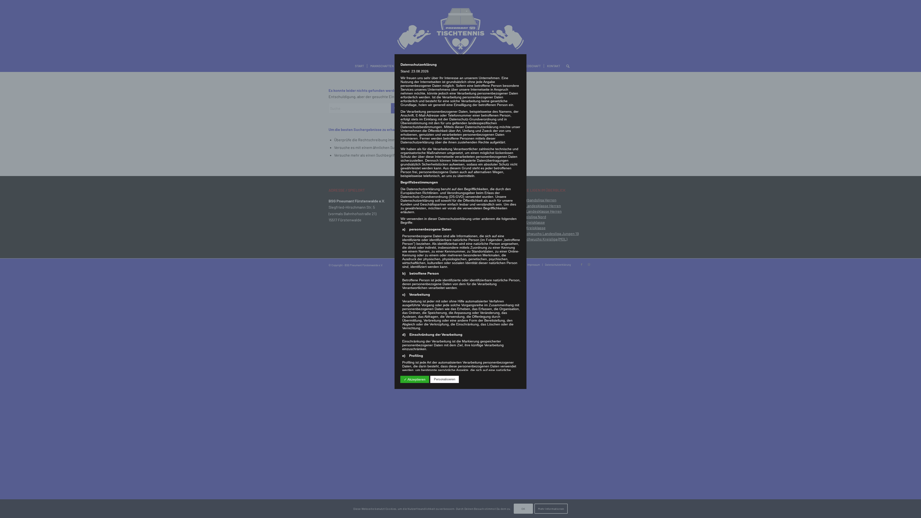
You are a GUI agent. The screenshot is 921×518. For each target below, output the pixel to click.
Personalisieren (444, 379)
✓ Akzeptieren (414, 379)
